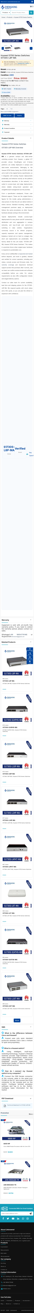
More (17, 1020)
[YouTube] (13, 1218)
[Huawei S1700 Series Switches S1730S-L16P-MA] (17, 755)
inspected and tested (25, 254)
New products (5, 1250)
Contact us (4, 1269)
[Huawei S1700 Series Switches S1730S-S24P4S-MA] (17, 708)
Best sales (4, 1253)
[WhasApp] (23, 1218)
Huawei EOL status (23, 63)
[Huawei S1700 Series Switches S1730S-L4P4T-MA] (17, 848)
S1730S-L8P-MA (8, 681)
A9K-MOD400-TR (10, 1185)
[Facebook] (4, 1218)
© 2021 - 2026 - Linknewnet (9, 1310)
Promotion (5, 1113)
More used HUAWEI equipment (9, 111)
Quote (30, 654)
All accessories (5, 1256)
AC (7, 109)
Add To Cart (7, 115)
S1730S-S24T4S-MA (10, 960)
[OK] (30, 1213)
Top (30, 663)
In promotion (4, 1247)
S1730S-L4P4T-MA (9, 867)
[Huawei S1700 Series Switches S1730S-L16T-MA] (17, 987)
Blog (2, 1303)
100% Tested (7, 89)
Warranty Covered (20, 89)
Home (3, 17)
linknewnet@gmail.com (17, 636)
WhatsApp (30, 650)
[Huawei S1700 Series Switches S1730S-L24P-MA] (17, 801)
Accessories (26, 1300)
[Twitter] (8, 1218)
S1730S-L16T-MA (9, 1006)
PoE (11, 109)
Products (9, 17)
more (4, 689)
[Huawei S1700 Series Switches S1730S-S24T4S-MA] (17, 941)
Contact (30, 658)
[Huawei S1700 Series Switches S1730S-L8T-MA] (17, 894)
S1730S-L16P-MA (9, 774)
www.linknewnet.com (27, 1310)
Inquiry (19, 115)
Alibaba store (7, 1288)
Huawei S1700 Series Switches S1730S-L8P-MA (23, 17)
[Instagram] (28, 1218)
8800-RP (7, 1144)
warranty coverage (8, 265)
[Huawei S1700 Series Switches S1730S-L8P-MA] (17, 662)
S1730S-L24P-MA (9, 820)
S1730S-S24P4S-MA (10, 727)
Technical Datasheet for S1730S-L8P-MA (18, 1105)
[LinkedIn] (18, 1218)
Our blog (3, 1263)
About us (3, 1266)
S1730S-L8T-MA (9, 913)
